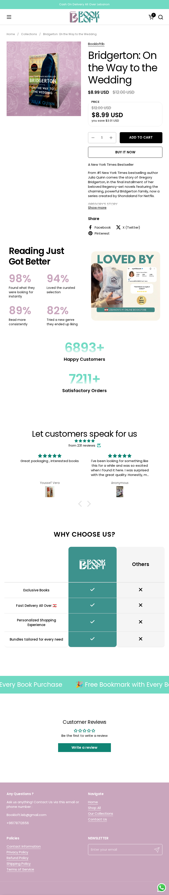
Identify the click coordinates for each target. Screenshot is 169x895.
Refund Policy (17, 858)
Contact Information (24, 846)
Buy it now (125, 152)
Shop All (94, 807)
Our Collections (100, 813)
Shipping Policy (19, 863)
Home (93, 802)
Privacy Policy (17, 852)
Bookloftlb (96, 43)
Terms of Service (20, 869)
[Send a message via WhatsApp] (161, 887)
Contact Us (97, 819)
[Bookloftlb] (84, 17)
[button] (160, 17)
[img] (84, 440)
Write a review (84, 747)
